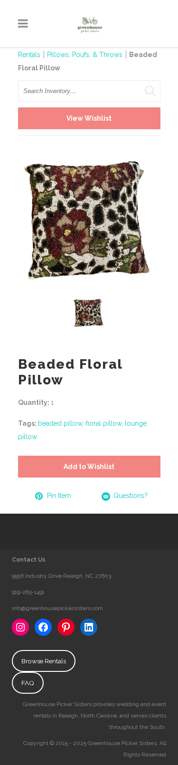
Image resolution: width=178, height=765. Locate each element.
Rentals (29, 54)
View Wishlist (89, 118)
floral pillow (103, 423)
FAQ (27, 683)
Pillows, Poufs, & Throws (84, 54)
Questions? (130, 495)
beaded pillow (60, 423)
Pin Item (59, 495)
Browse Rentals (43, 661)
